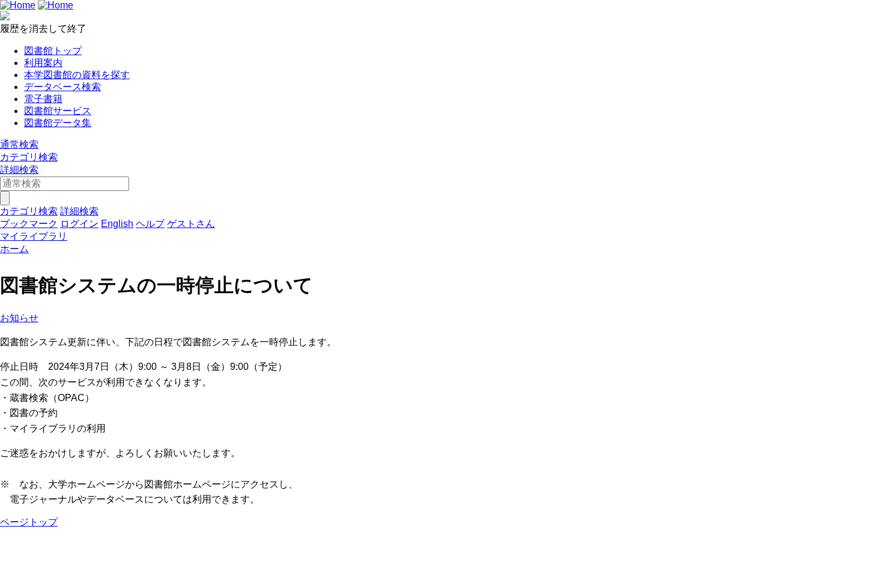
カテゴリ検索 (29, 157)
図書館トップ (53, 51)
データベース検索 (62, 87)
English (117, 224)
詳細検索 (19, 170)
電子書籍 (43, 99)
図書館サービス (57, 111)
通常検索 (19, 144)
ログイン (79, 224)
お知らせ (19, 318)
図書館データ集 (57, 123)
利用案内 (43, 63)
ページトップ (29, 522)
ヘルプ (150, 224)
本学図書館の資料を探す (77, 75)
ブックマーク (29, 224)
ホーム (14, 249)
